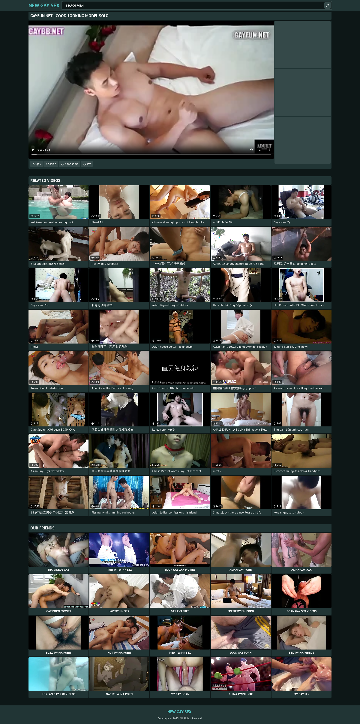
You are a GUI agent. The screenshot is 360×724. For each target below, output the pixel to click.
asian (53, 164)
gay (38, 164)
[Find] (327, 5)
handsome (71, 164)
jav (89, 164)
